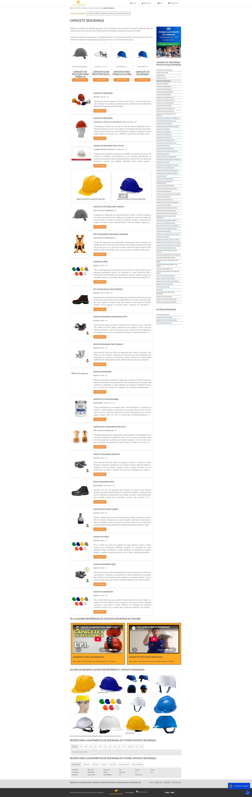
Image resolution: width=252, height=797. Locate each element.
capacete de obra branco (123, 13)
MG (86, 746)
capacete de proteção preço (166, 248)
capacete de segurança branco (167, 173)
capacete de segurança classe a (167, 165)
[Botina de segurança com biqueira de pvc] (80, 334)
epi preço (159, 289)
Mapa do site (176, 782)
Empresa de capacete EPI (164, 284)
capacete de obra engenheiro (166, 302)
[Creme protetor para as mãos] (80, 526)
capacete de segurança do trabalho (168, 159)
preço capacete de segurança (166, 213)
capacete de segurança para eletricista (166, 216)
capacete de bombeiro (163, 86)
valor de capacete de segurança (167, 281)
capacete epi (160, 75)
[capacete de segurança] (165, 724)
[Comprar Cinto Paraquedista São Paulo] (80, 444)
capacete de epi (161, 176)
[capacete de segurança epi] (138, 724)
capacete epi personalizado (165, 223)
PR (100, 746)
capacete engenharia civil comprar (168, 255)
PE (115, 746)
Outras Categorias (166, 309)
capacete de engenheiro (164, 92)
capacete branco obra (164, 106)
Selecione (74, 746)
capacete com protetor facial (166, 299)
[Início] (78, 3)
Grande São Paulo (124, 764)
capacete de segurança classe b (167, 126)
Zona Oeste (95, 764)
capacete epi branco (163, 197)
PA (142, 746)
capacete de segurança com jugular (165, 114)
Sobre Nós (147, 3)
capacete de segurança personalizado (164, 182)
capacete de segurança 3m (165, 108)
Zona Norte (86, 764)
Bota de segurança (162, 314)
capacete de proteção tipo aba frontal (166, 251)
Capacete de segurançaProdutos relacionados (168, 63)
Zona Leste (113, 764)
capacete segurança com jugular (167, 234)
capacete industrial (163, 146)
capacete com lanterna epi (165, 168)
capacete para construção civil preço (167, 261)
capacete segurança (163, 81)
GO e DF (130, 746)
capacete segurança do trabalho (167, 118)
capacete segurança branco (166, 210)
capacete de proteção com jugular (168, 242)
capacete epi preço (162, 162)
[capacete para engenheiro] (110, 704)
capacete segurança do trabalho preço (167, 272)
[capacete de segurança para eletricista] (138, 684)
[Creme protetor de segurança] (80, 416)
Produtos (173, 3)
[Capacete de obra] (80, 279)
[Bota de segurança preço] (80, 499)
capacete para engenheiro (165, 186)
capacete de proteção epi (165, 148)
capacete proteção (163, 129)
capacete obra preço (163, 231)
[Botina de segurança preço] (80, 581)
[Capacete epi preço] (80, 554)
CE (124, 746)
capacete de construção (164, 103)
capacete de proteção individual (167, 170)
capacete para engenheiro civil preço (166, 265)
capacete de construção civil (166, 143)
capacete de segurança (164, 70)
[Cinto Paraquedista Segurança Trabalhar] (80, 251)
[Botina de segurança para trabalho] (80, 361)
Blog (161, 3)
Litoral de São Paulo (137, 764)
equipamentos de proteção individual (165, 293)
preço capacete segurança (165, 278)
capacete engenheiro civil (165, 97)
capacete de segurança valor (166, 228)
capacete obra (161, 78)
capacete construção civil (165, 100)
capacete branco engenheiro (166, 157)
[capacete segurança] (90, 185)
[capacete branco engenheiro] (138, 704)
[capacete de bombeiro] (83, 684)
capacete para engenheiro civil (166, 208)
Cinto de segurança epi (164, 323)
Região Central (76, 764)
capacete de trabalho (163, 135)
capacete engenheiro (163, 95)
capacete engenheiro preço (165, 257)
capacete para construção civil (167, 151)
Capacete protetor (162, 287)
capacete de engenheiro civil (166, 121)
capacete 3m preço (162, 237)
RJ (81, 746)
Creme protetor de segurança (166, 320)
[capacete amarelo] (110, 684)
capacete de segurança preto (166, 220)
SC (105, 746)
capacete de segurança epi (165, 140)
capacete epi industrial (164, 296)
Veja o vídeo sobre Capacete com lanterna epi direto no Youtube (94, 661)
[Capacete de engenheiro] (80, 609)
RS (110, 746)
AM (137, 746)
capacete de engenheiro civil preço (168, 245)
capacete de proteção (163, 89)
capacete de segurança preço (166, 188)
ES (91, 746)
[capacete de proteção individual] (83, 704)
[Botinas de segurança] (79, 373)
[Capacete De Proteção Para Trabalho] (80, 224)
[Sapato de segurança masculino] (80, 471)
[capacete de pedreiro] (165, 704)
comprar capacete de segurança (167, 202)
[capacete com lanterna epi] (165, 684)
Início (134, 3)
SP (95, 746)
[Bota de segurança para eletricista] (80, 306)
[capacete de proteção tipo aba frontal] (83, 724)
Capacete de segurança (164, 317)
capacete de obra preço (164, 199)
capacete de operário (163, 205)
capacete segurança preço (165, 276)
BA (119, 746)
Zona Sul (104, 764)
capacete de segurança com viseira (168, 194)
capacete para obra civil (164, 269)
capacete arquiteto (163, 154)
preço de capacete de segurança (167, 226)
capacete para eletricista (165, 111)
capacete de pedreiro (107, 13)
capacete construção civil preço (167, 239)
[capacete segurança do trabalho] (110, 724)
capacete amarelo (162, 84)
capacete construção (93, 13)
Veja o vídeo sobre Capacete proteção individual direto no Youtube (151, 661)
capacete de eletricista (164, 124)
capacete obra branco (164, 191)
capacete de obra (162, 72)
